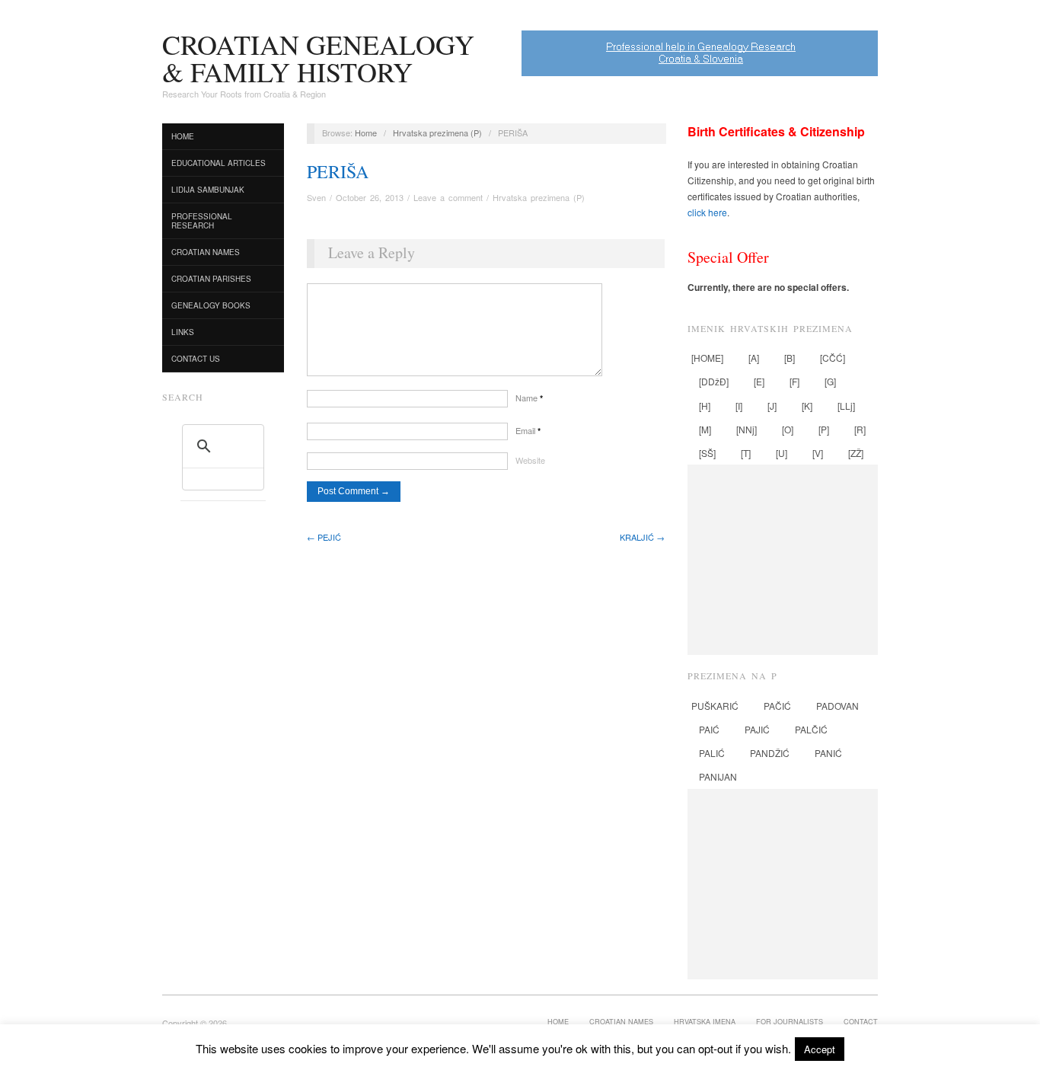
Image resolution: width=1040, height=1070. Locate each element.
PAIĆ (709, 729)
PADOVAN (837, 705)
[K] (807, 405)
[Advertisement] (782, 560)
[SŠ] (707, 452)
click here (707, 212)
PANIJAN (718, 776)
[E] (759, 381)
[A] (753, 357)
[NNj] (746, 429)
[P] (823, 429)
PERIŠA (337, 171)
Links (182, 332)
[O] (787, 429)
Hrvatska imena (704, 1021)
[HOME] (707, 357)
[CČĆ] (832, 357)
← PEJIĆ (324, 537)
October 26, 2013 (370, 197)
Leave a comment (448, 197)
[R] (860, 429)
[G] (830, 381)
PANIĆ (828, 752)
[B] (789, 357)
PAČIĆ (777, 705)
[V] (817, 452)
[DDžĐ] (714, 381)
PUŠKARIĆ (715, 705)
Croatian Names (205, 252)
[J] (772, 405)
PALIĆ (712, 752)
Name (529, 397)
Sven (316, 197)
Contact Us (195, 358)
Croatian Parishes (211, 278)
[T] (746, 452)
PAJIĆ (757, 729)
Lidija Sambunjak (207, 189)
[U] (781, 452)
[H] (704, 405)
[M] (705, 429)
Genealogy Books (210, 305)
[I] (738, 405)
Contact (861, 1021)
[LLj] (846, 405)
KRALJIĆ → (642, 537)
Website (530, 460)
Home (182, 136)
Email (528, 430)
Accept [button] (819, 1049)
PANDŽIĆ (770, 752)
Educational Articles (218, 163)
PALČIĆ (811, 729)
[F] (794, 381)
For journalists (789, 1021)
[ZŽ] (855, 452)
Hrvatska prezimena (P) (437, 132)
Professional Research (201, 221)
